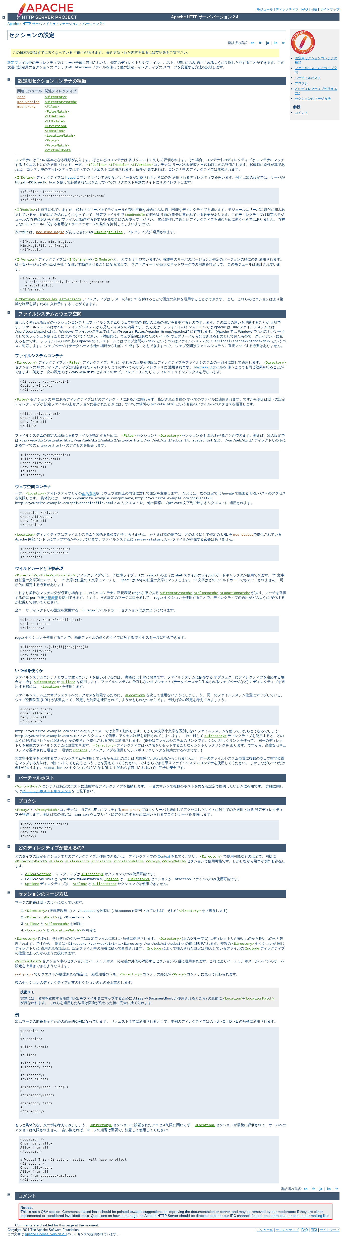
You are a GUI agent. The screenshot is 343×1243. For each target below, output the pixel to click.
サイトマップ (329, 9)
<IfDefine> (55, 116)
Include (154, 949)
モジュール (265, 9)
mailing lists (320, 1216)
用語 (314, 9)
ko (275, 43)
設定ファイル (18, 63)
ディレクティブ (287, 9)
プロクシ (301, 83)
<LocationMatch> (60, 136)
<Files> (52, 107)
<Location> (55, 131)
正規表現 (89, 493)
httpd (70, 178)
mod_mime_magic (50, 232)
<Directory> (56, 97)
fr (260, 43)
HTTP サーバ (32, 24)
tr (283, 43)
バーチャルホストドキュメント (46, 791)
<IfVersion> (56, 126)
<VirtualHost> (58, 150)
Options (80, 750)
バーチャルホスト (308, 78)
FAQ (304, 9)
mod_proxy (26, 107)
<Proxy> (52, 140)
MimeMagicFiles (108, 232)
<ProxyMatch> (57, 145)
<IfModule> (55, 121)
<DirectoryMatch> (61, 102)
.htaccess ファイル (208, 367)
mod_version (28, 102)
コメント (301, 113)
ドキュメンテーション (62, 24)
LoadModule (135, 215)
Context (164, 856)
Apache (13, 24)
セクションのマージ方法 (313, 99)
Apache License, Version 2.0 (46, 1234)
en (252, 43)
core (21, 97)
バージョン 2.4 (93, 24)
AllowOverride (38, 874)
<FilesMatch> (57, 112)
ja (267, 43)
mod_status (243, 535)
